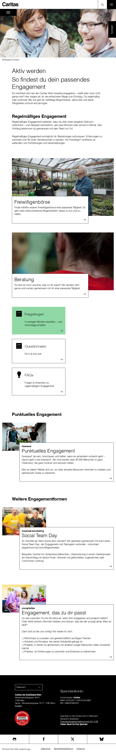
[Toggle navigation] (8, 12)
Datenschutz (46, 748)
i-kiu (28, 749)
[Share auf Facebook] (43, 739)
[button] (29, 687)
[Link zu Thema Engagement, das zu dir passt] (24, 599)
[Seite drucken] (14, 739)
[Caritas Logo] (10, 4)
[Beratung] (63, 261)
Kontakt (18, 705)
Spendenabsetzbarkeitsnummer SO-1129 (79, 721)
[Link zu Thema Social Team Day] (24, 521)
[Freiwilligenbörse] (63, 187)
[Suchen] (103, 4)
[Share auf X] (72, 739)
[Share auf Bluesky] (101, 739)
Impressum (81, 748)
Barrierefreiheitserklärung (63, 748)
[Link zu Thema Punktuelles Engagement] (24, 437)
